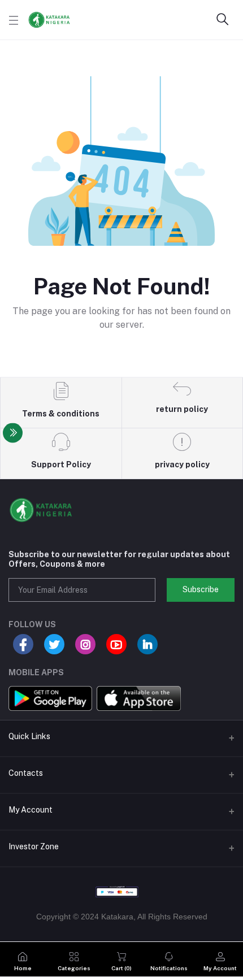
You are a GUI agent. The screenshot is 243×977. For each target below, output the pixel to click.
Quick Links (29, 736)
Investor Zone (33, 846)
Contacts (25, 773)
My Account (30, 809)
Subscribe (201, 589)
